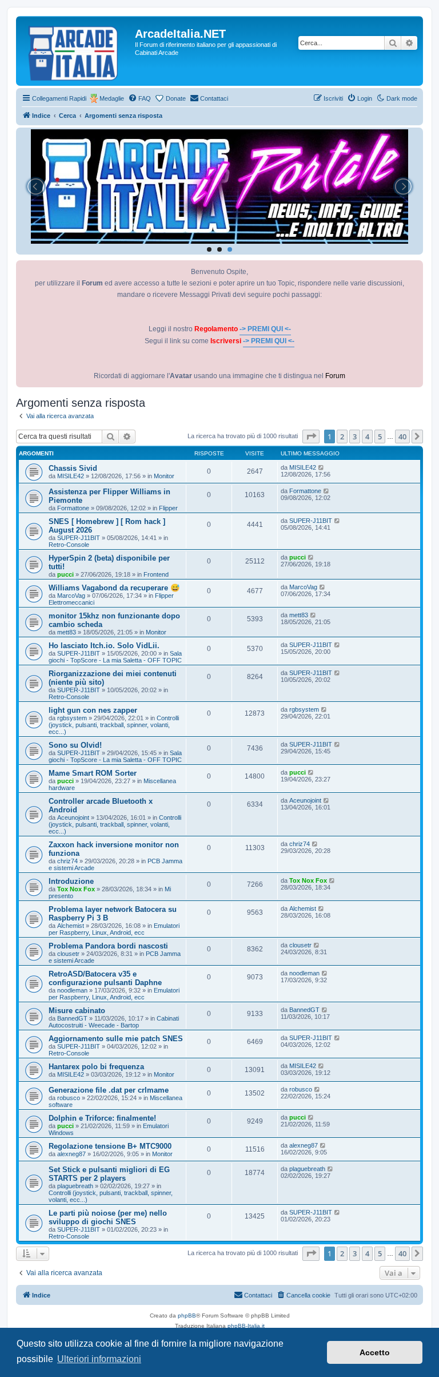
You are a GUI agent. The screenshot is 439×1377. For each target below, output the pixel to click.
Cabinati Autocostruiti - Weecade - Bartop (114, 1022)
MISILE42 (70, 476)
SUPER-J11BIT (78, 537)
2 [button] (342, 436)
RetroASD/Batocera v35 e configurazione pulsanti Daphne (105, 978)
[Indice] (77, 51)
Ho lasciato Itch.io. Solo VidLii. (104, 645)
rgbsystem (72, 718)
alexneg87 (71, 1153)
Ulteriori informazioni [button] (99, 1359)
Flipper (168, 508)
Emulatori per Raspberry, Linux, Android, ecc (114, 929)
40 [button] (402, 436)
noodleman (72, 990)
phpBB (187, 1315)
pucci (65, 574)
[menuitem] (139, 98)
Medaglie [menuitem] (111, 98)
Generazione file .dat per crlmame (109, 1090)
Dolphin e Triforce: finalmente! (102, 1118)
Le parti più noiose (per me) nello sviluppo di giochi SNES (108, 1217)
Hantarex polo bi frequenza (96, 1066)
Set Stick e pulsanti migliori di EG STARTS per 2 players (109, 1173)
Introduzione (71, 881)
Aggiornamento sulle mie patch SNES (116, 1038)
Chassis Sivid (73, 468)
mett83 (66, 632)
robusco (68, 1097)
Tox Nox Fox (76, 889)
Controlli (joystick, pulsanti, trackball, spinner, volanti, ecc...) (114, 725)
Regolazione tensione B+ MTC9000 (110, 1146)
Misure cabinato (77, 1010)
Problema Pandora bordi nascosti (108, 946)
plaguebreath (75, 1185)
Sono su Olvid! (75, 745)
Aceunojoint (73, 817)
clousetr (68, 953)
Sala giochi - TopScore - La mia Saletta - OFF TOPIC (115, 657)
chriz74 (67, 861)
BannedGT (72, 1018)
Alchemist (70, 925)
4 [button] (367, 436)
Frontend (156, 574)
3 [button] (355, 436)
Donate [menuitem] (176, 98)
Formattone (73, 508)
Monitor (164, 476)
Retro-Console (69, 544)
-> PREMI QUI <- (265, 329)
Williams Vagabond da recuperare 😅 (114, 588)
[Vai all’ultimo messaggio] (321, 467)
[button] (311, 436)
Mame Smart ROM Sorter (93, 773)
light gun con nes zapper (93, 710)
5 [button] (380, 436)
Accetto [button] (375, 1352)
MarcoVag (71, 595)
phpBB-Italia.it (246, 1326)
